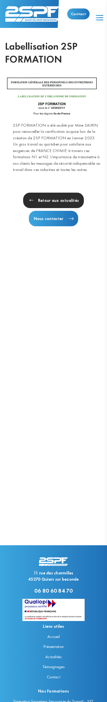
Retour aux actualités (58, 200)
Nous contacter (48, 218)
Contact (78, 13)
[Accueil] (32, 14)
